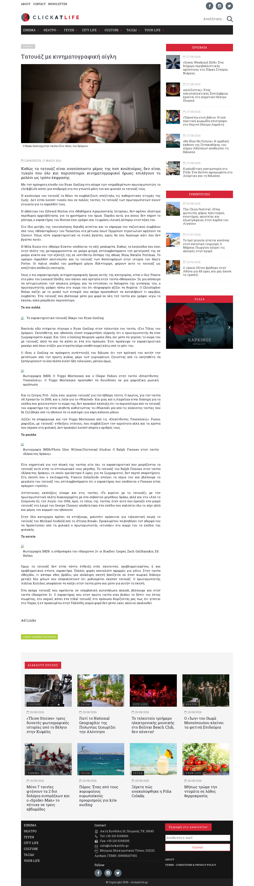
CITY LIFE (89, 30)
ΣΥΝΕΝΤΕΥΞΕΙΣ (199, 194)
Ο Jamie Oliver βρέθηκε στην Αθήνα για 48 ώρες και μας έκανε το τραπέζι (207, 271)
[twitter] (229, 6)
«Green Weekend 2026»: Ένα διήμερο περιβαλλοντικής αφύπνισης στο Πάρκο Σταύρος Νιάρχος (205, 67)
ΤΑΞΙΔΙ (131, 30)
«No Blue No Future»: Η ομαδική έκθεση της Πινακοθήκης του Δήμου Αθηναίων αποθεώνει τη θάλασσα (206, 146)
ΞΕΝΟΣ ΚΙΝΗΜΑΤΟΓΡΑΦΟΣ (39, 636)
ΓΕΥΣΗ (69, 30)
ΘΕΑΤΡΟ (50, 30)
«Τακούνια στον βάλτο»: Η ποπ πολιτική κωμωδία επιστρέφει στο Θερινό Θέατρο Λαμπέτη (205, 120)
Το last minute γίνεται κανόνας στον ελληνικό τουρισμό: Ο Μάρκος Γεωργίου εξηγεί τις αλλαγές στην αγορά (206, 245)
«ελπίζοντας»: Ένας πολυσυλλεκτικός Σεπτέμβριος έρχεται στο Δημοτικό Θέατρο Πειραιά (205, 95)
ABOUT (26, 4)
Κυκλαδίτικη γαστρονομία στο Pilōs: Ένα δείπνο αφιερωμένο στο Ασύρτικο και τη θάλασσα (207, 172)
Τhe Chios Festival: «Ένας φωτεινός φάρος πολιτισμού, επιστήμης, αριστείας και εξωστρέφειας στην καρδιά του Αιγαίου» (205, 216)
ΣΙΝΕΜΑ (29, 30)
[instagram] (219, 6)
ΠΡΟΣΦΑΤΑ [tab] (199, 47)
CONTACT (39, 4)
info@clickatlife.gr (114, 846)
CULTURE (112, 30)
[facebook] (209, 6)
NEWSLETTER (57, 4)
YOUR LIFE (152, 30)
